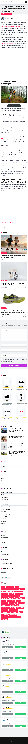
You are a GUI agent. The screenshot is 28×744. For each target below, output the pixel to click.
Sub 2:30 (3, 523)
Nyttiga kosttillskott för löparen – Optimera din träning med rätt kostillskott (16, 430)
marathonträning (11, 600)
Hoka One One (5, 593)
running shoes (5, 609)
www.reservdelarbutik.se (6, 563)
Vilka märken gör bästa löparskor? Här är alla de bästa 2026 (17, 437)
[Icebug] (7, 414)
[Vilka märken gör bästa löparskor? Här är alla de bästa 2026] (14, 244)
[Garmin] (7, 384)
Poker (17, 607)
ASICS (16, 586)
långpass (11, 596)
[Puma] (7, 399)
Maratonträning (21, 603)
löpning (16, 598)
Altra (21, 415)
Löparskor (9, 13)
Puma (7, 400)
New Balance (11, 605)
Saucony (11, 609)
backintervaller (5, 589)
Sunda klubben (4, 526)
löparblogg (17, 596)
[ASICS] (3, 643)
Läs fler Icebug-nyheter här (7, 222)
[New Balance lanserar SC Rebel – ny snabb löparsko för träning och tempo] (14, 272)
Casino (23, 589)
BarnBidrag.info (4, 494)
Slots (16, 609)
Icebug (3, 13)
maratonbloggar (12, 603)
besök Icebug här (14, 105)
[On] (21, 399)
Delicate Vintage (4, 478)
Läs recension (7, 647)
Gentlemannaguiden (5, 509)
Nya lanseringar (4, 480)
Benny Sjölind (10, 18)
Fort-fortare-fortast (5, 506)
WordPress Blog (5, 554)
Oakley (21, 386)
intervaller (11, 593)
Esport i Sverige (4, 504)
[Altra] (21, 414)
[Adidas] (3, 687)
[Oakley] (21, 384)
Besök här (20, 647)
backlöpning (12, 589)
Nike (17, 605)
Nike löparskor (5, 607)
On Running (12, 607)
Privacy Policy (9, 741)
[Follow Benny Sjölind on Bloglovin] (6, 578)
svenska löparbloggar (6, 612)
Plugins (2, 551)
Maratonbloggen (4, 518)
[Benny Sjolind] (6, 1)
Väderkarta (3, 572)
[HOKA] (3, 722)
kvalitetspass (4, 596)
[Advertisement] (14, 66)
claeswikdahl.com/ (5, 497)
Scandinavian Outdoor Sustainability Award (10, 26)
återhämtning (4, 619)
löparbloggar (4, 598)
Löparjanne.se (4, 516)
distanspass (4, 591)
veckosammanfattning (6, 616)
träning (20, 612)
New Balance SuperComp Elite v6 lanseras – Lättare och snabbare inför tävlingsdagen (13, 312)
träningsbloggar (13, 614)
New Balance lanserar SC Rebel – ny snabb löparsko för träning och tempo (13, 284)
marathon (4, 600)
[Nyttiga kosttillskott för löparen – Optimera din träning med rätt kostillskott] (4, 432)
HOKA (7, 719)
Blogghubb (3, 476)
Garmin (7, 386)
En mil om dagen (4, 502)
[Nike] (3, 698)
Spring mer (3, 521)
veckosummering (16, 616)
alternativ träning (10, 586)
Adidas (3, 586)
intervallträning (19, 593)
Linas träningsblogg (5, 514)
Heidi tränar (3, 511)
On (21, 400)
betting (18, 589)
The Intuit (3, 483)
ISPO (2, 138)
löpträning (22, 598)
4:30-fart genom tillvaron (6, 492)
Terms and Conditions (17, 741)
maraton (18, 600)
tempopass (15, 612)
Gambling (11, 591)
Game (16, 591)
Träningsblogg (5, 614)
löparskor (11, 598)
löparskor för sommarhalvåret (7, 43)
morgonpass (4, 605)
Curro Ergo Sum (4, 499)
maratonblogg (5, 603)
